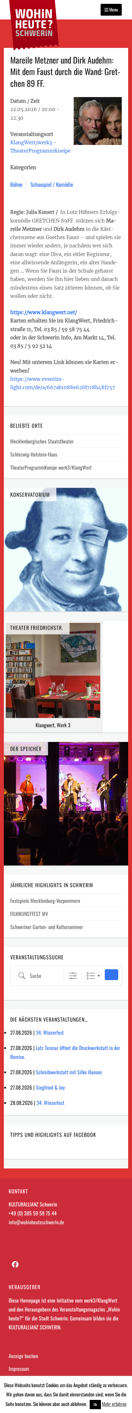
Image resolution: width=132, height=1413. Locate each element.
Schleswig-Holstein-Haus (33, 454)
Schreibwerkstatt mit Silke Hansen (69, 1072)
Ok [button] (95, 1404)
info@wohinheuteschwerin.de (36, 1222)
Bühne (16, 184)
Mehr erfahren (114, 1403)
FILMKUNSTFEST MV (29, 914)
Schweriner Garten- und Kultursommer (46, 927)
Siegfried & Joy (50, 1087)
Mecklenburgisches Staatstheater (42, 441)
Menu (113, 9)
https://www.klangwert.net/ (43, 312)
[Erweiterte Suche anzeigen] (73, 976)
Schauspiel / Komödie (51, 184)
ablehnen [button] (78, 1403)
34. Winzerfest (50, 1032)
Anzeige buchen (23, 1356)
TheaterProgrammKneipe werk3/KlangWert (51, 467)
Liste (91, 976)
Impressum (19, 1368)
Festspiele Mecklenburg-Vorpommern (45, 900)
